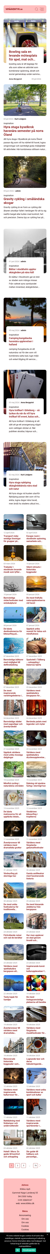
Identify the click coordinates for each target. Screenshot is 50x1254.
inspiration (9, 123)
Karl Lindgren (20, 119)
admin (18, 191)
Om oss (25, 1219)
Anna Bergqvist (15, 79)
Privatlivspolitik (29, 1250)
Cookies (25, 1226)
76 (36, 1165)
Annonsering (25, 1215)
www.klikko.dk (27, 1203)
